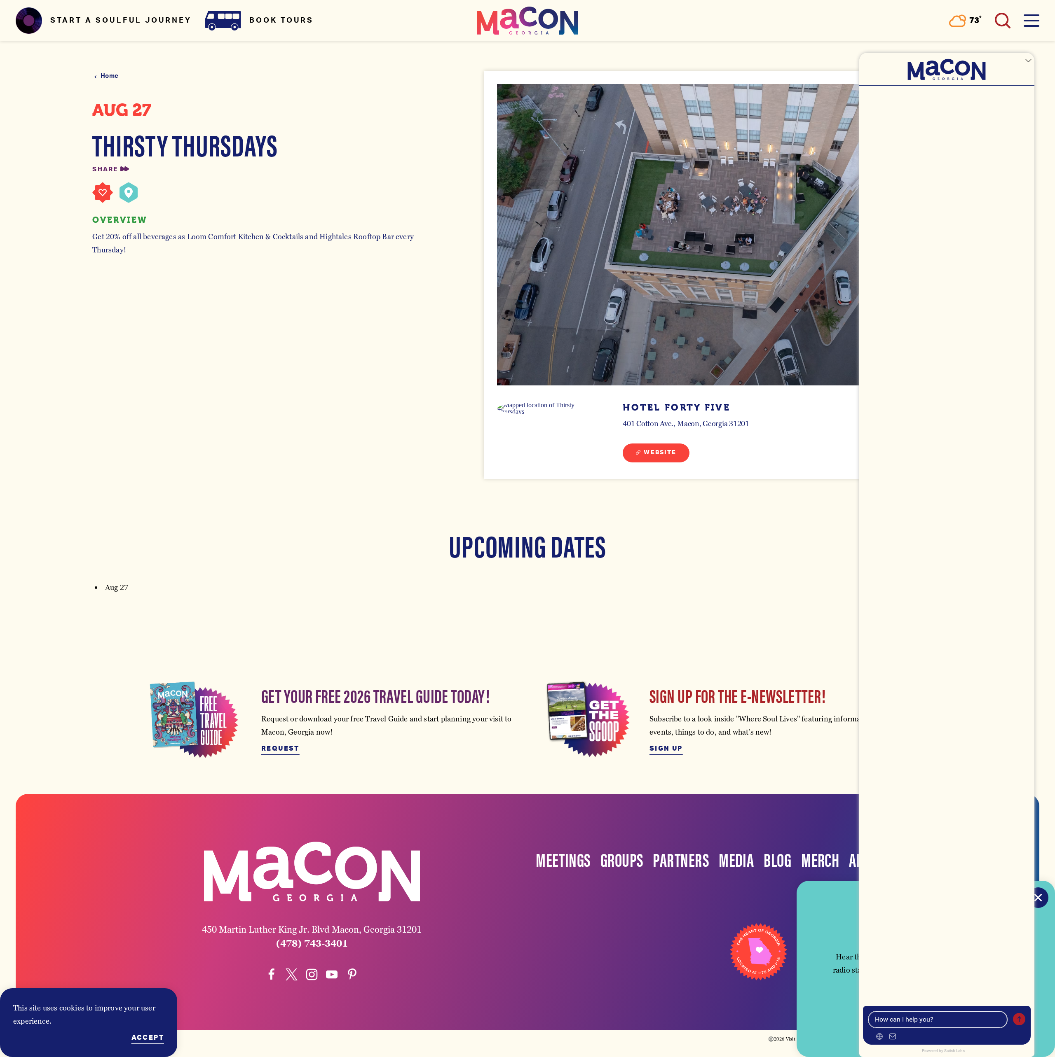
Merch (820, 859)
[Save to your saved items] (102, 192)
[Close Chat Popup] (1028, 61)
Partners (681, 859)
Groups (621, 859)
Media (736, 859)
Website (660, 452)
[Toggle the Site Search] (1002, 20)
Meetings (563, 859)
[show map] (129, 192)
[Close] (1038, 897)
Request (280, 748)
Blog (777, 859)
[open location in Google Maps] (546, 408)
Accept (147, 1037)
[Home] (527, 21)
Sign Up (666, 748)
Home (109, 76)
